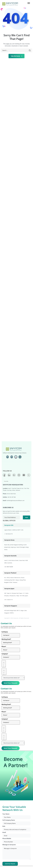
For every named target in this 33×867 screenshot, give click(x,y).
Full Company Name (8, 820)
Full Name (5, 632)
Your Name (5, 814)
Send (26, 517)
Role (3, 826)
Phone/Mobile (6, 838)
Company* (5, 654)
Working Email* (6, 639)
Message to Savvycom (9, 844)
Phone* (4, 646)
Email (4, 832)
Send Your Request (10, 683)
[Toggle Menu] (28, 3)
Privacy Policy (6, 481)
